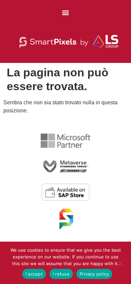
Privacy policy (94, 274)
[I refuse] (120, 262)
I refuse (61, 274)
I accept (34, 274)
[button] (65, 12)
